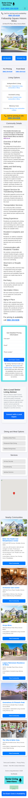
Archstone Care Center (11, 588)
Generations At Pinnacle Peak (14, 702)
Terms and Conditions (9, 762)
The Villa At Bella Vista (11, 740)
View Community (14, 563)
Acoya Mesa (7, 625)
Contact (5, 765)
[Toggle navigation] (25, 8)
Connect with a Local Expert (14, 416)
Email (5, 345)
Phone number (8, 352)
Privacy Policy (8, 367)
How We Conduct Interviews (17, 765)
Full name (7, 338)
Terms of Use (16, 365)
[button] (14, 493)
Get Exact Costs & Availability (14, 793)
